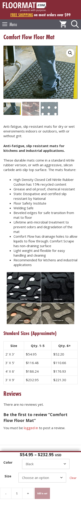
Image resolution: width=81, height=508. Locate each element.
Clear (73, 478)
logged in (31, 428)
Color (8, 462)
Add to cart (42, 493)
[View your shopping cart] (63, 24)
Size (7, 476)
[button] (75, 24)
